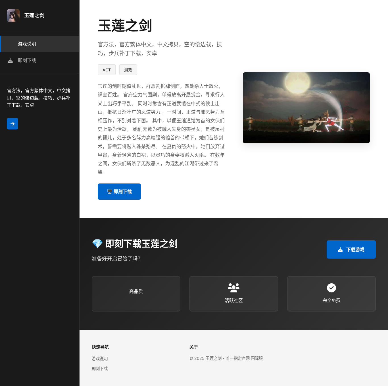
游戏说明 (100, 358)
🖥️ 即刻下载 (119, 191)
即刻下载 (100, 368)
